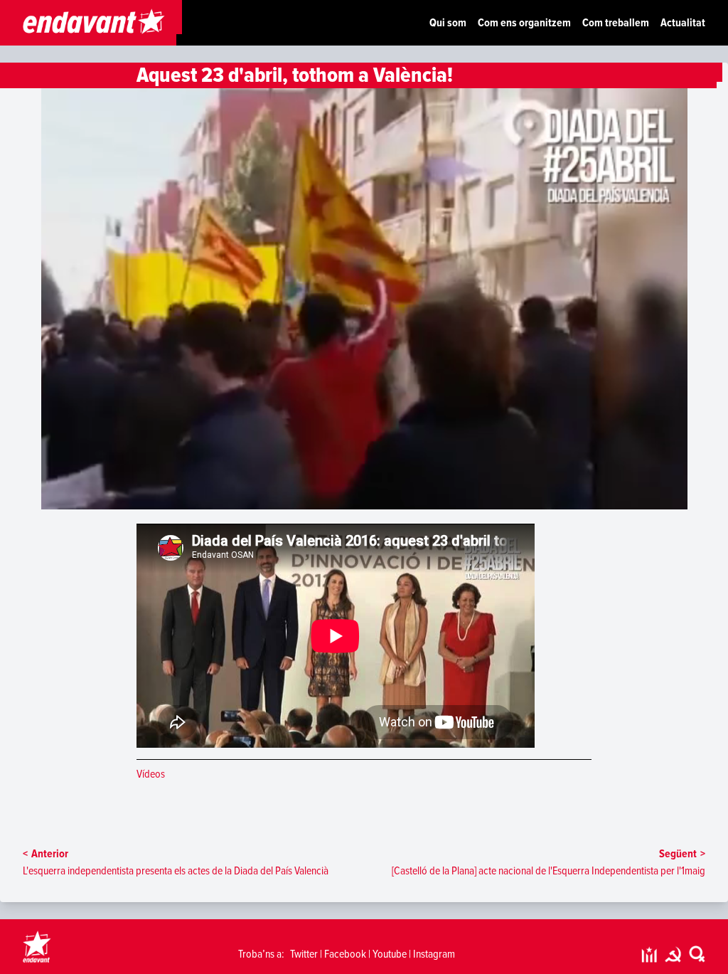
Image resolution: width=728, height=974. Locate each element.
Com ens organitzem (524, 23)
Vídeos (150, 774)
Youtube (390, 954)
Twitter (304, 954)
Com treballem (615, 23)
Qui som (447, 23)
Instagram (434, 954)
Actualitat (682, 23)
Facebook (345, 954)
